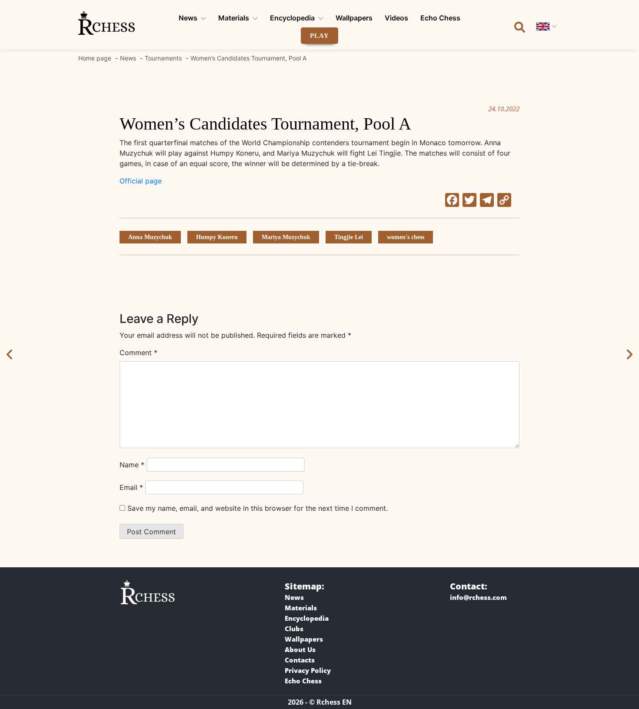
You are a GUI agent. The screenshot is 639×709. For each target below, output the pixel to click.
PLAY (319, 35)
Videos (396, 17)
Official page (141, 180)
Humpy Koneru (217, 237)
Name (132, 464)
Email (131, 487)
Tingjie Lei (348, 237)
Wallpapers (354, 17)
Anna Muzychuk (150, 237)
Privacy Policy (308, 670)
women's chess (405, 237)
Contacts (300, 660)
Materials (233, 17)
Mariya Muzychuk (286, 237)
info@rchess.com (478, 597)
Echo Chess (440, 17)
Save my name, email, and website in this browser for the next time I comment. (257, 508)
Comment (138, 352)
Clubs (294, 628)
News (188, 17)
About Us (300, 649)
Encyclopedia (292, 17)
